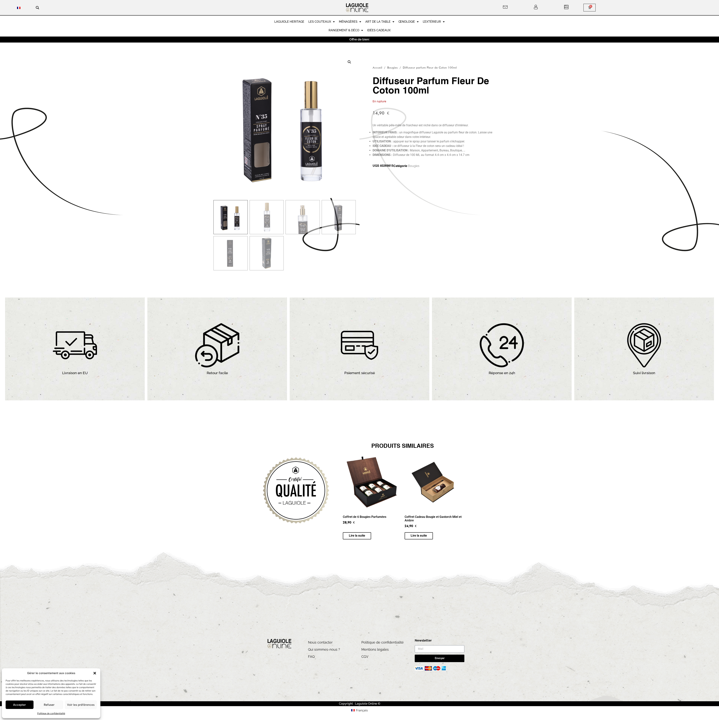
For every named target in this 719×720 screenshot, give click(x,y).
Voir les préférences (81, 705)
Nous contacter (320, 642)
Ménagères (348, 21)
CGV (364, 657)
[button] (95, 673)
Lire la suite (357, 535)
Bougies (392, 67)
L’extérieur (432, 21)
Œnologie (406, 21)
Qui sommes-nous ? (324, 649)
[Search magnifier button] (37, 7)
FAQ (311, 657)
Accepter (19, 705)
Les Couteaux (319, 21)
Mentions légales (375, 649)
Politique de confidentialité (51, 713)
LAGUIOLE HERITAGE (289, 21)
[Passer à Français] (18, 7)
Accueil (377, 67)
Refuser (49, 705)
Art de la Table (378, 21)
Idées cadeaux (379, 30)
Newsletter (423, 640)
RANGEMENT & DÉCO (344, 30)
